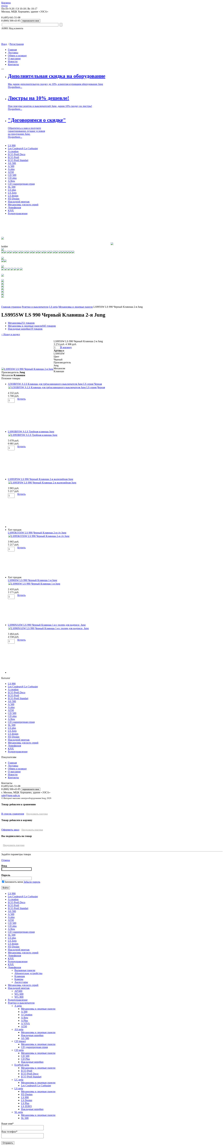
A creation (13, 151)
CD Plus (25, 1059)
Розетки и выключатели (35, 306)
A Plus (24, 1020)
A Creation (26, 1014)
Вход (4, 44)
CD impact (20, 1041)
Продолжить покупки (37, 814)
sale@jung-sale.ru (10, 795)
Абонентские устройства (28, 973)
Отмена (5, 860)
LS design (13, 195)
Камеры (18, 979)
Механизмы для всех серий (23, 204)
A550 (11, 172)
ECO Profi (13, 157)
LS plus (12, 189)
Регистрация (17, 44)
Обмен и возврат (17, 55)
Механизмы (21, 322)
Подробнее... (15, 87)
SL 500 (11, 186)
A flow (11, 181)
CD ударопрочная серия (21, 183)
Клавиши (19, 976)
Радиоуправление (18, 213)
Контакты (13, 64)
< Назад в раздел (10, 334)
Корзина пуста (6, 4)
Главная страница (11, 306)
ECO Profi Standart (18, 160)
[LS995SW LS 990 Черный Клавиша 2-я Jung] (27, 369)
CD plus (12, 178)
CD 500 (12, 175)
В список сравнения (12, 813)
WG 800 (18, 997)
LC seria (18, 1079)
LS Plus (25, 1103)
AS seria (18, 1029)
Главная (12, 49)
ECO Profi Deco (16, 154)
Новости (13, 61)
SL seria (18, 1112)
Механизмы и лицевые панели (75, 306)
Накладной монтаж (19, 201)
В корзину (66, 347)
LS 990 (12, 145)
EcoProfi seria (21, 1064)
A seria (18, 1005)
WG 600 (18, 994)
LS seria (53, 306)
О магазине (14, 58)
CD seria (19, 1050)
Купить (21, 398)
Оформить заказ (10, 829)
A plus (11, 169)
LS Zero (12, 192)
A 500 (11, 166)
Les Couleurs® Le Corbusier (23, 148)
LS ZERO (26, 1106)
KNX (11, 210)
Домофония (14, 207)
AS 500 (12, 163)
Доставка (13, 52)
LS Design (26, 1100)
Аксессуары (21, 982)
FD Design (13, 198)
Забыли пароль (31, 881)
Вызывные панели (24, 970)
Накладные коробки (25, 328)
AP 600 (18, 991)
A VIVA (25, 1023)
